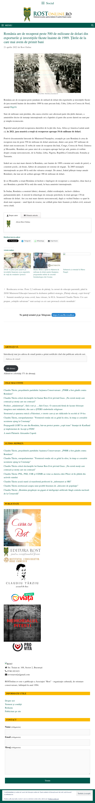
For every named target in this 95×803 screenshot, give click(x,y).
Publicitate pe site (13, 711)
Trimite (47, 780)
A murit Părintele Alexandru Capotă (20, 433)
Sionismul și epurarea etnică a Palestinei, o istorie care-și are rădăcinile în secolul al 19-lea (44, 413)
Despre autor (13, 215)
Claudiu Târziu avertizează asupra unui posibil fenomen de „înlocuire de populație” (41, 485)
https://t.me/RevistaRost (63, 314)
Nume (13, 726)
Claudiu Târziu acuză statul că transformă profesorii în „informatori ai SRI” (37, 481)
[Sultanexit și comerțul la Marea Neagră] (76, 260)
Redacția (9, 707)
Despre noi (10, 700)
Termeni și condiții (13, 704)
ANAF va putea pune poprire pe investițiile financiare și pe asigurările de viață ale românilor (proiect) (17, 272)
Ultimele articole (31, 215)
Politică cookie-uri (53, 799)
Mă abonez (11, 368)
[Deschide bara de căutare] (92, 25)
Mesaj (13, 747)
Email (13, 737)
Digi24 (13, 106)
